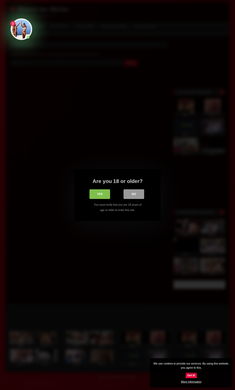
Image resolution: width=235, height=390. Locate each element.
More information (191, 381)
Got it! (191, 375)
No (134, 194)
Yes (100, 194)
